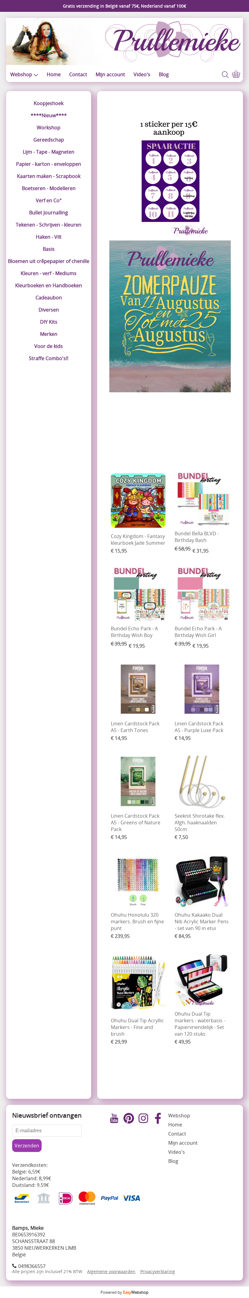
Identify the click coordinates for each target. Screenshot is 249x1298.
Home (54, 74)
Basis (49, 249)
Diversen (49, 309)
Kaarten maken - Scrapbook (48, 176)
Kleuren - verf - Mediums (49, 273)
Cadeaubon (49, 297)
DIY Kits (48, 322)
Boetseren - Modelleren (49, 188)
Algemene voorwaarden (111, 1271)
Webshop (21, 74)
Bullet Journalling (48, 212)
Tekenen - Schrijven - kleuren (48, 224)
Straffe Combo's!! (48, 358)
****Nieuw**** (49, 115)
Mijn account (110, 74)
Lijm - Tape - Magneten (48, 151)
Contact (78, 74)
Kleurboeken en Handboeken (48, 285)
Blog (164, 74)
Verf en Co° (49, 200)
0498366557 (32, 1266)
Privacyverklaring (157, 1271)
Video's (142, 74)
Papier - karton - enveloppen (48, 164)
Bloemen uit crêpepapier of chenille (48, 261)
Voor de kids (48, 346)
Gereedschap (48, 139)
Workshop (48, 127)
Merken (48, 334)
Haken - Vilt (49, 236)
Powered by (124, 1292)
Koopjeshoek (48, 103)
